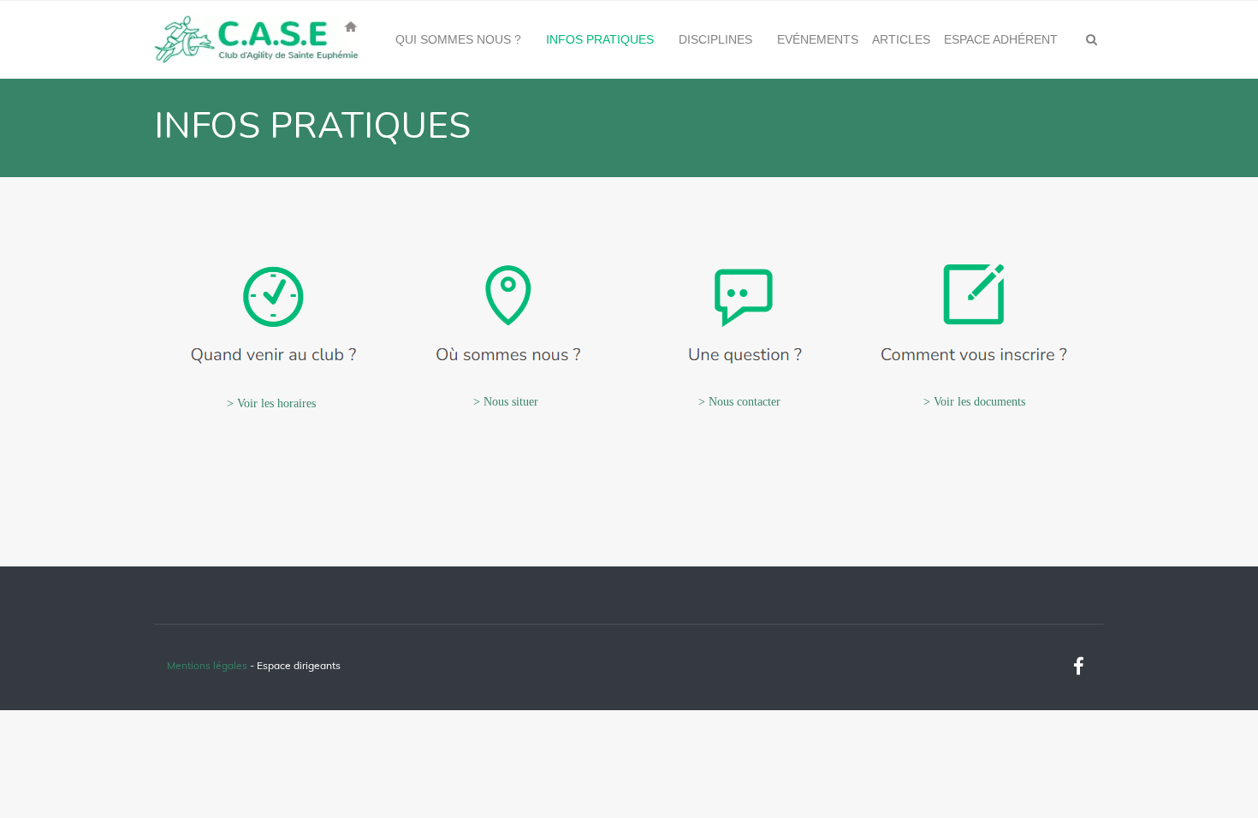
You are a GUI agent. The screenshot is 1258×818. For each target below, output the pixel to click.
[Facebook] (1078, 666)
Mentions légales (207, 665)
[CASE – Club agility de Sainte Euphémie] (256, 39)
